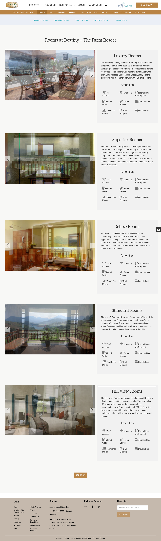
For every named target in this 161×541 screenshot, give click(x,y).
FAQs (104, 12)
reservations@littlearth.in (59, 507)
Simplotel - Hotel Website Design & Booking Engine (85, 538)
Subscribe (124, 514)
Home (16, 507)
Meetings (61, 12)
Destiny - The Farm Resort (24, 12)
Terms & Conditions (34, 521)
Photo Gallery (92, 12)
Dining (51, 12)
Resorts (34, 5)
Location (114, 12)
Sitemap (59, 538)
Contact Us (95, 5)
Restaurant (66, 5)
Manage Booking (33, 530)
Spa (82, 12)
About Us (50, 5)
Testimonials (140, 12)
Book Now (146, 5)
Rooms (42, 12)
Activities (72, 12)
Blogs (81, 5)
